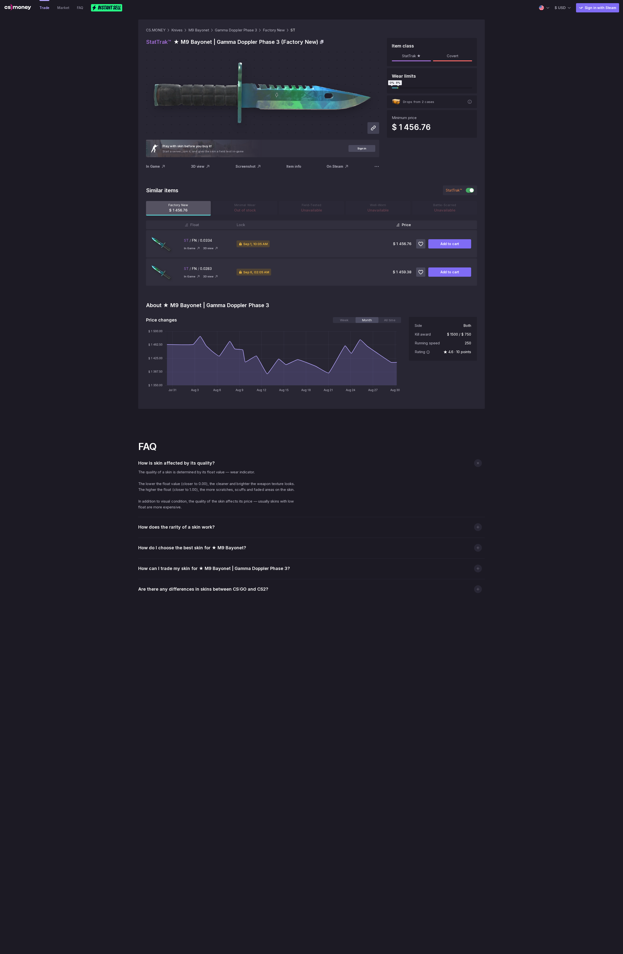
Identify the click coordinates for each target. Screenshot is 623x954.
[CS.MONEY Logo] (18, 8)
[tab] (344, 320)
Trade (44, 8)
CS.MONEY (155, 30)
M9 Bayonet (198, 30)
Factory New (274, 30)
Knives (177, 30)
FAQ (80, 8)
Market (63, 8)
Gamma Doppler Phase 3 (236, 30)
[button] (477, 463)
